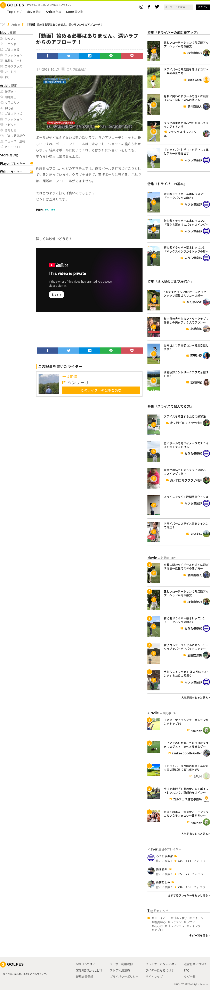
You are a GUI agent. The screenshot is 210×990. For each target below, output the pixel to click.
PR (7, 77)
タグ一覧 (189, 976)
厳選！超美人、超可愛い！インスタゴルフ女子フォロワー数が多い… (186, 813)
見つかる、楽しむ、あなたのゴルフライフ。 (25, 974)
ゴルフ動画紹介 (15, 136)
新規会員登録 (84, 976)
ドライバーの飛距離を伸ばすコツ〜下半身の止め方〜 (186, 71)
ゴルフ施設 (12, 49)
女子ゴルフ (12, 102)
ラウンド (10, 44)
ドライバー (161, 918)
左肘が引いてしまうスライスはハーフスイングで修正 (186, 471)
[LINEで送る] (111, 56)
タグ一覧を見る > (199, 935)
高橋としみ (163, 882)
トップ (14, 11)
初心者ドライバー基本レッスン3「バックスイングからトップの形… (186, 249)
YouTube (50, 209)
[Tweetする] (68, 56)
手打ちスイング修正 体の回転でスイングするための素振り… (186, 673)
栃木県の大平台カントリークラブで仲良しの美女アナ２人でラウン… (186, 320)
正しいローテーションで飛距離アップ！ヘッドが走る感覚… (186, 44)
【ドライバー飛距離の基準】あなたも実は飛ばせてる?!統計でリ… (186, 767)
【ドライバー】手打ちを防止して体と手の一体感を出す (186, 151)
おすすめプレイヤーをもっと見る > (189, 895)
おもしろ (10, 72)
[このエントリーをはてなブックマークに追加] (89, 56)
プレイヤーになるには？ (161, 964)
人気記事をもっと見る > (195, 834)
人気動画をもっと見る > (195, 697)
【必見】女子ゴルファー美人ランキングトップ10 (186, 721)
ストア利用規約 (120, 970)
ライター (11, 172)
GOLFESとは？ (85, 964)
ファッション (13, 55)
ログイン (202, 7)
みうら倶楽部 (164, 856)
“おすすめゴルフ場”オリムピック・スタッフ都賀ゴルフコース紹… (186, 293)
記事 (53, 11)
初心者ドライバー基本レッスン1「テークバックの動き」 (184, 195)
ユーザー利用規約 (121, 964)
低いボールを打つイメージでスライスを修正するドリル (186, 445)
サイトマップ (154, 976)
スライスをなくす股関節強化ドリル (186, 497)
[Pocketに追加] (132, 56)
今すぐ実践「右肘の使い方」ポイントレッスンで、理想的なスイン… (186, 790)
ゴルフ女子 (180, 918)
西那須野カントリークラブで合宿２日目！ (186, 374)
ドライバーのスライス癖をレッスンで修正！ (186, 525)
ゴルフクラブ (176, 926)
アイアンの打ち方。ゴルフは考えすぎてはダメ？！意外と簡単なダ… (186, 744)
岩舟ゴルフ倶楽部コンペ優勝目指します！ (186, 347)
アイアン (197, 918)
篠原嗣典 (161, 869)
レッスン (10, 38)
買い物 (74, 11)
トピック (10, 124)
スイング (195, 926)
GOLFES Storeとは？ (89, 970)
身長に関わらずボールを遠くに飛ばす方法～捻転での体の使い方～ (186, 98)
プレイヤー (12, 163)
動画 (33, 11)
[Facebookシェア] (47, 56)
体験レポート (13, 60)
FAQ (186, 970)
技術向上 (10, 91)
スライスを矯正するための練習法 (185, 416)
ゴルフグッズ (13, 66)
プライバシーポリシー (124, 976)
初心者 (9, 108)
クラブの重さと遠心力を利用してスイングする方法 (186, 124)
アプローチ (161, 930)
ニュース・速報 (15, 141)
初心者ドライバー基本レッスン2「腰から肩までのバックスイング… (186, 222)
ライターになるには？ (159, 970)
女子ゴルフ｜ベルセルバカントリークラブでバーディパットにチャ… (186, 647)
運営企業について (195, 964)
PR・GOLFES (13, 147)
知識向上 (10, 97)
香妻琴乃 (160, 922)
